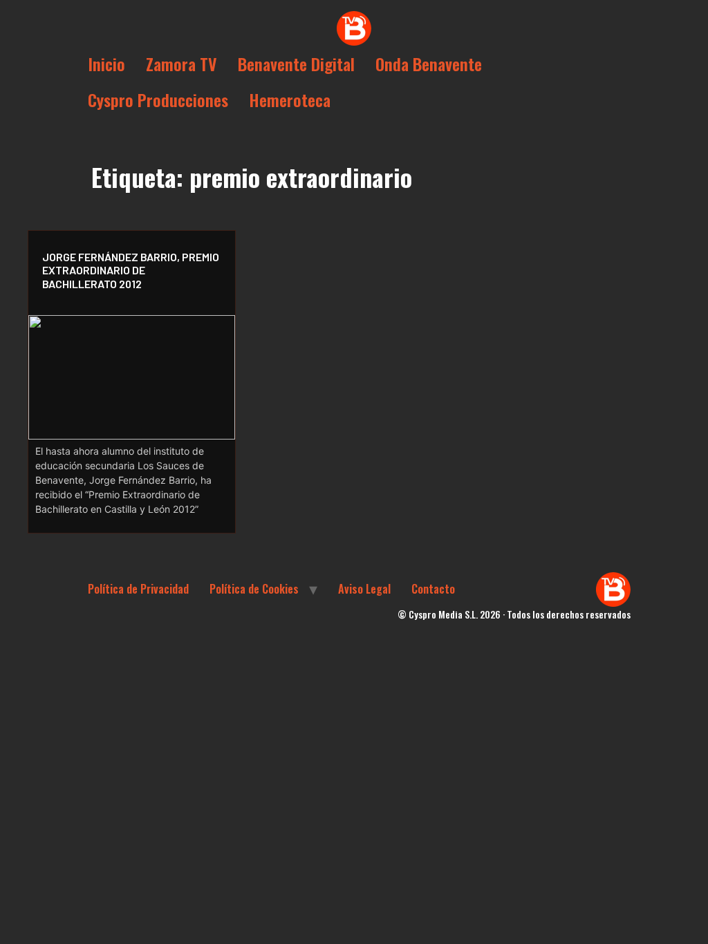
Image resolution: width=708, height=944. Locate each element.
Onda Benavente (428, 63)
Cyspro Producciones (158, 99)
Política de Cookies (254, 588)
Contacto (433, 588)
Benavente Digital (296, 63)
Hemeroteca (289, 99)
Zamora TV (181, 63)
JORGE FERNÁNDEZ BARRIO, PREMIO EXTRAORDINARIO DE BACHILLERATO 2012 (130, 270)
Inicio (106, 63)
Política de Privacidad (138, 588)
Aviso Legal (364, 588)
